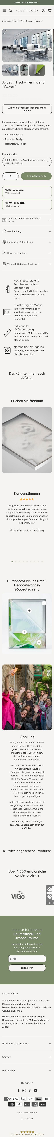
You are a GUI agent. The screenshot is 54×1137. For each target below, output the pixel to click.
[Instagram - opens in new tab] (24, 1090)
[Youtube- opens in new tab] (35, 1090)
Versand (19, 99)
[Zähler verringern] (5, 176)
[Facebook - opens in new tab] (18, 1090)
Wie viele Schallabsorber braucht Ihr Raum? (27, 109)
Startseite (6, 21)
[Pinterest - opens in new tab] (30, 1090)
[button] (4, 10)
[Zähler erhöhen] (16, 176)
